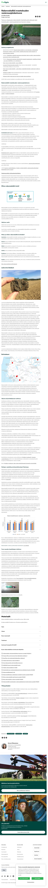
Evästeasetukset (30, 882)
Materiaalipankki (4, 854)
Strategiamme (4, 847)
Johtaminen (19, 847)
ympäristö (25, 733)
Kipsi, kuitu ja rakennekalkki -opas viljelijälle (12, 63)
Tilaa (4, 870)
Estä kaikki (37, 878)
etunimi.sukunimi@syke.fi (34, 163)
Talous (18, 849)
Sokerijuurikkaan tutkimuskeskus (20, 711)
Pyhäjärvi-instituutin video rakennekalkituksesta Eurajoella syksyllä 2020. (20, 463)
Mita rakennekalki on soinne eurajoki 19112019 (13, 679)
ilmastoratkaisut (10, 733)
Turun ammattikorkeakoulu (30, 578)
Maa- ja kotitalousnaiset (6, 859)
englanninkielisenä (10, 93)
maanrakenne (18, 733)
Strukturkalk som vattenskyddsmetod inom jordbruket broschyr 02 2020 (19, 670)
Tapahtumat (36, 851)
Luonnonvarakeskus (18, 707)
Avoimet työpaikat (38, 858)
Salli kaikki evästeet (24, 878)
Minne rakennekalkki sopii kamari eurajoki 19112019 (14, 677)
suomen (38, 92)
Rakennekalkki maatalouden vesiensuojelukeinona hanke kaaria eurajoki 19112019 (21, 681)
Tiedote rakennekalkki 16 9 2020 (10, 667)
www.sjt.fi (8, 479)
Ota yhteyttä (3, 851)
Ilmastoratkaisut (20, 859)
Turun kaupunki (19, 578)
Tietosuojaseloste (4, 879)
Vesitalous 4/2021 (7, 72)
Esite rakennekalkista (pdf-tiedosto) (9, 264)
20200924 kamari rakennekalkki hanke (11, 665)
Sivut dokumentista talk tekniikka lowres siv (12, 662)
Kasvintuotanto (20, 854)
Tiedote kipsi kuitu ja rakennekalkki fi (11, 660)
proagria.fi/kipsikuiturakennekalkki (11, 65)
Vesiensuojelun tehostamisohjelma (11, 173)
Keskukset (3, 849)
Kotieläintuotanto (20, 856)
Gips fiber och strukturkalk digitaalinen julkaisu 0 (14, 658)
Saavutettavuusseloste (14, 879)
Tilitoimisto (19, 851)
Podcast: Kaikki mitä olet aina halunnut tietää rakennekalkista (17, 76)
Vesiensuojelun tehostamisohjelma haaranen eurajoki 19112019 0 (17, 653)
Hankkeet (8, 6)
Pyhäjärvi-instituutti (26, 457)
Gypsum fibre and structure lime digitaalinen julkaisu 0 (15, 655)
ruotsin (2, 93)
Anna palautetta (4, 856)
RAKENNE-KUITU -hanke (6, 152)
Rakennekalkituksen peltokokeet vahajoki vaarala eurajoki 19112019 (18, 674)
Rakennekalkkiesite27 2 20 (9, 672)
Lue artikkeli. (26, 545)
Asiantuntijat (36, 847)
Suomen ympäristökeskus (19, 702)
